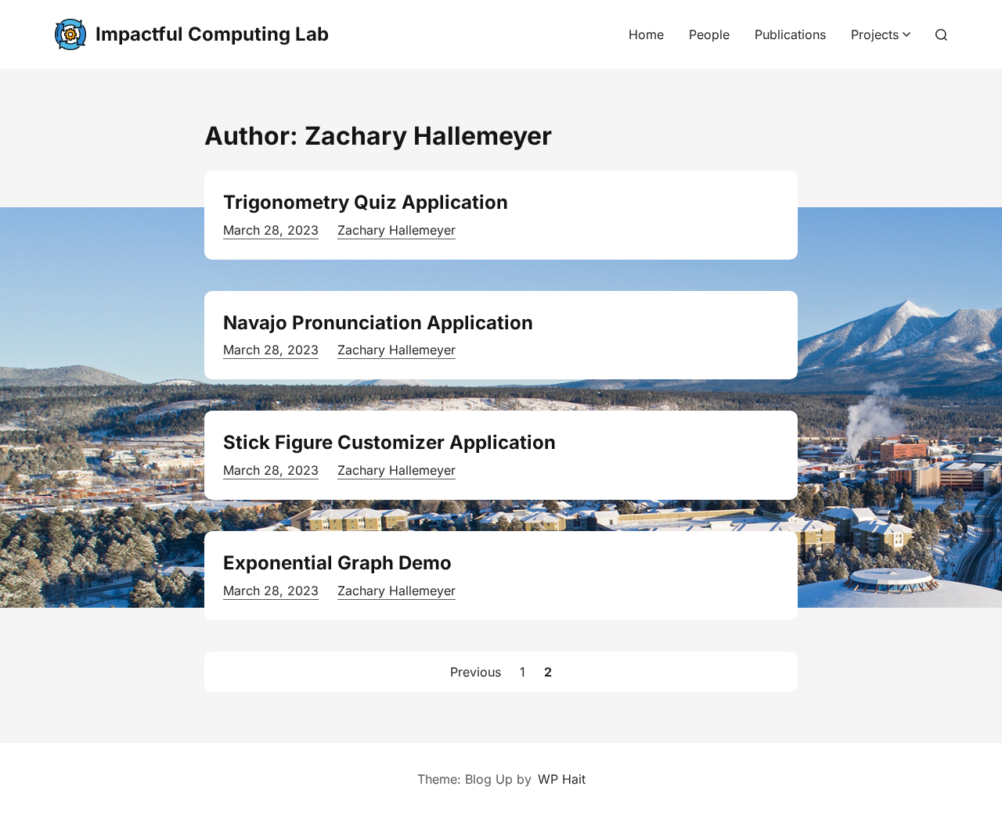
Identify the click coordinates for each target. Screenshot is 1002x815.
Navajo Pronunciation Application (378, 322)
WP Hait (562, 779)
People (709, 34)
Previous (475, 672)
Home (646, 34)
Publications (790, 34)
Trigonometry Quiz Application (365, 202)
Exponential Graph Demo (337, 562)
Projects (875, 34)
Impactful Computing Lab (212, 34)
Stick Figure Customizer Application (389, 442)
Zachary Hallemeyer (396, 230)
